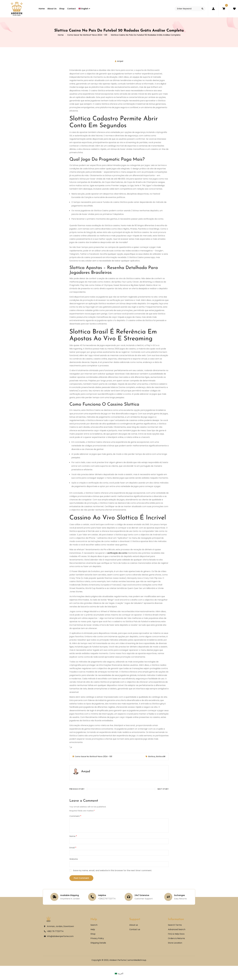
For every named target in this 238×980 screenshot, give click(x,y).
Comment (75, 816)
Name (73, 836)
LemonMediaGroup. (137, 960)
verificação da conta (117, 553)
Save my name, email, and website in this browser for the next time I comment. (112, 870)
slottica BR (160, 756)
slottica (151, 756)
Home (61, 35)
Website (73, 859)
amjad (120, 61)
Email (72, 847)
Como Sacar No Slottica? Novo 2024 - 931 (87, 35)
